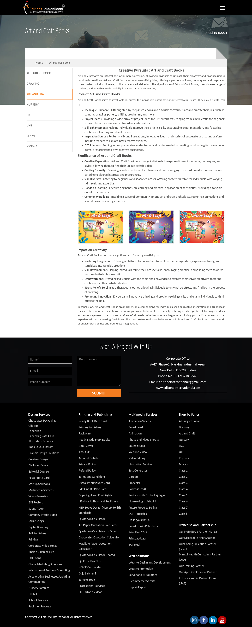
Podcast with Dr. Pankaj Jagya (147, 495)
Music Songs (36, 521)
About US (84, 452)
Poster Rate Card (39, 478)
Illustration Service (140, 464)
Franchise (135, 483)
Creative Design (38, 459)
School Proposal (38, 600)
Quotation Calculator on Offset (98, 531)
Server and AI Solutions (143, 575)
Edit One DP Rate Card (92, 489)
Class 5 (183, 495)
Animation (135, 433)
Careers (133, 477)
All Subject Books (59, 63)
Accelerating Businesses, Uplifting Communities (49, 579)
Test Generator (138, 470)
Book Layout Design (40, 447)
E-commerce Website (142, 581)
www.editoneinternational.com (177, 388)
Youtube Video (138, 452)
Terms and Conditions (92, 477)
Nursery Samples (38, 588)
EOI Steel (134, 545)
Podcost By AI (137, 489)
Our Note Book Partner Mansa (198, 531)
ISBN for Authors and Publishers (98, 501)
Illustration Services (40, 441)
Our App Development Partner (198, 572)
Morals (32, 146)
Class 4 (183, 489)
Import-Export (137, 587)
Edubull (33, 594)
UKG (29, 125)
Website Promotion (141, 569)
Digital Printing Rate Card (94, 483)
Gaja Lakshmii (87, 573)
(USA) (182, 560)
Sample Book (87, 580)
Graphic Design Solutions (43, 453)
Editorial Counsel (39, 471)
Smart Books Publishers (143, 526)
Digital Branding (38, 527)
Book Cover (86, 446)
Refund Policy (87, 470)
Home (39, 63)
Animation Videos (140, 421)
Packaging (85, 433)
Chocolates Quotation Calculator (99, 537)
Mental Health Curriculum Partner (200, 554)
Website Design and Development (150, 562)
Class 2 (183, 477)
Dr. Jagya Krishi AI (139, 520)
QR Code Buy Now (90, 561)
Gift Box (33, 426)
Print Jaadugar (137, 538)
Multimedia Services (40, 490)
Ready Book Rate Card (93, 421)
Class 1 (183, 470)
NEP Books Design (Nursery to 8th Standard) (100, 510)
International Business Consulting (49, 570)
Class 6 (183, 501)
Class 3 (183, 483)
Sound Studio (137, 446)
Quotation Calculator (92, 519)
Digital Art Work (38, 465)
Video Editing (137, 458)
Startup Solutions (39, 484)
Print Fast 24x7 (138, 532)
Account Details (88, 458)
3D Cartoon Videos (90, 592)
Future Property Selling (143, 507)
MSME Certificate (90, 567)
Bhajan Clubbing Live (41, 552)
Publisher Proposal (39, 606)
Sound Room (36, 508)
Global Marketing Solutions (45, 564)
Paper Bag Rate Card (41, 436)
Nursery (33, 104)
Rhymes (32, 136)
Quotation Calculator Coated (97, 555)
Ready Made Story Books (94, 440)
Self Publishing (37, 533)
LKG (29, 115)
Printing (33, 539)
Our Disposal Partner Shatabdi (197, 538)
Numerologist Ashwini (142, 501)
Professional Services (92, 586)
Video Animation (38, 496)
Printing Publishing (90, 427)
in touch (217, 33)
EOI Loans (34, 558)
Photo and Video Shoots (144, 440)
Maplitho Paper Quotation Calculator (95, 546)
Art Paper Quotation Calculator (98, 525)
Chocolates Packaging (42, 420)
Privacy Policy (87, 464)
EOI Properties (138, 514)
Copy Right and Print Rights (95, 495)
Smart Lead (136, 427)
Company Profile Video (42, 515)
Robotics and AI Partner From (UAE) (197, 581)
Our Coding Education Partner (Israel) (197, 547)
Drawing (33, 83)
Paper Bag (34, 431)
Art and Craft (37, 94)
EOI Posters (35, 502)
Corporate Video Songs (42, 546)
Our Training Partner (191, 566)
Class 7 (183, 507)
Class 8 (183, 514)
